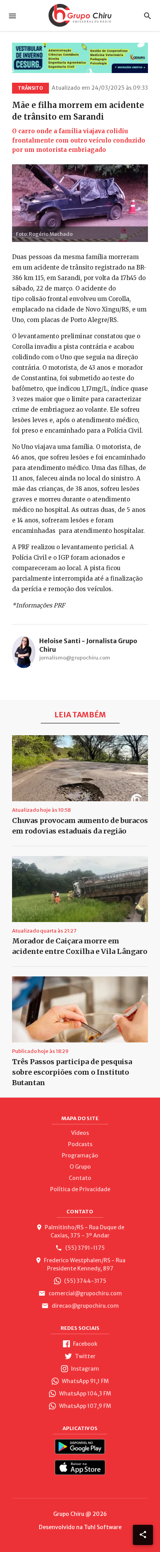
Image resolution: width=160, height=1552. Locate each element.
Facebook (84, 1343)
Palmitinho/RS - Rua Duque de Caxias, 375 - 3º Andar (84, 1231)
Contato (80, 1177)
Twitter (85, 1356)
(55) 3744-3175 (84, 1280)
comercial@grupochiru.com (84, 1293)
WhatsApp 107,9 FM (84, 1405)
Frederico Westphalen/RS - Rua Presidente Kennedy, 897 (84, 1264)
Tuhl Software (103, 1527)
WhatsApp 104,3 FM (84, 1393)
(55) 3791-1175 (84, 1247)
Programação (80, 1155)
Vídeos (80, 1132)
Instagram (84, 1368)
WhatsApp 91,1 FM (85, 1381)
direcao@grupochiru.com (84, 1305)
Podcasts (80, 1144)
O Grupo (80, 1166)
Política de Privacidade (80, 1189)
